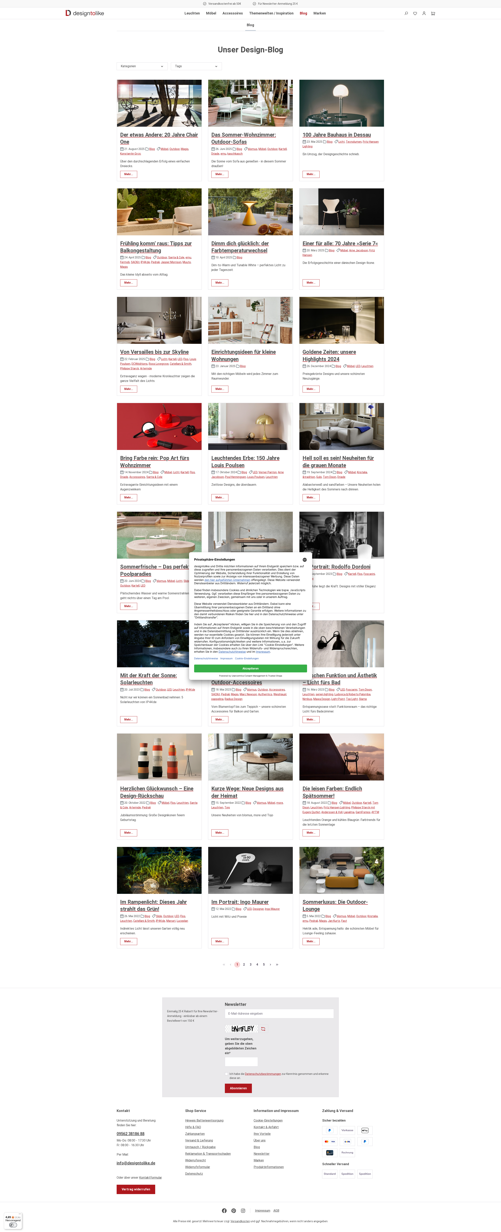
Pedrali (155, 262)
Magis (184, 149)
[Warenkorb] (433, 13)
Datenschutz (194, 1174)
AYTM (375, 812)
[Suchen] (406, 13)
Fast (344, 920)
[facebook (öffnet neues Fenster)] (224, 1210)
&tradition (309, 476)
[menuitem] (216, 1121)
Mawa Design (321, 699)
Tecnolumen (354, 141)
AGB (276, 1210)
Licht (341, 141)
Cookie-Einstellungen (268, 1120)
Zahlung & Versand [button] (337, 1111)
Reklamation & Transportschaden (208, 1154)
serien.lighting (324, 694)
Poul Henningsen (235, 476)
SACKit (135, 262)
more (279, 802)
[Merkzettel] (415, 13)
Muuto (187, 262)
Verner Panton (268, 472)
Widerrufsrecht (195, 1160)
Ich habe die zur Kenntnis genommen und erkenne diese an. (279, 1076)
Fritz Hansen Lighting (337, 807)
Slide (187, 580)
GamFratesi (363, 812)
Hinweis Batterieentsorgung (204, 1120)
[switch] (13, 1225)
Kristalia (362, 472)
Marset (171, 920)
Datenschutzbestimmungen (263, 1073)
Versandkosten (240, 1221)
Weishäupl (279, 694)
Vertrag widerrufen (136, 1189)
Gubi (319, 476)
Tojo (227, 807)
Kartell (283, 149)
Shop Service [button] (195, 1111)
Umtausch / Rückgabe (200, 1147)
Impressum (262, 1210)
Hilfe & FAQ (193, 1127)
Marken (259, 1160)
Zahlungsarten (195, 1134)
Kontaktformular (150, 1177)
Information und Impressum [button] (276, 1111)
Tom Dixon (329, 476)
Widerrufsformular (197, 1167)
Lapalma (349, 812)
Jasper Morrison (171, 262)
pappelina (217, 699)
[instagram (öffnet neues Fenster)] (243, 1210)
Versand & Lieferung (199, 1140)
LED (180, 359)
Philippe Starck (129, 368)
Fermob (125, 262)
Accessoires (137, 476)
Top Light (352, 699)
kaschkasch (235, 153)
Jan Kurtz (334, 920)
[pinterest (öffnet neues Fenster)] (233, 1210)
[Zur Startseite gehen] (85, 13)
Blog (152, 149)
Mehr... (128, 174)
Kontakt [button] (123, 1111)
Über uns (260, 1140)
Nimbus (307, 699)
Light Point (338, 699)
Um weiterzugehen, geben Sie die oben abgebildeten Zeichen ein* (240, 1046)
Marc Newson (248, 694)
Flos (185, 359)
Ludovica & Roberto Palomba (352, 694)
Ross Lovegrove (159, 363)
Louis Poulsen (256, 476)
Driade (215, 153)
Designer (258, 908)
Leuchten (367, 366)
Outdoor (174, 149)
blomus (252, 149)
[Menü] (19, 1214)
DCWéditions (140, 363)
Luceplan (182, 920)
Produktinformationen (269, 1167)
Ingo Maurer (272, 908)
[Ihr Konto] (424, 13)
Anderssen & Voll (331, 812)
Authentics (265, 694)
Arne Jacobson (358, 250)
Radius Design (233, 699)
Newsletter (261, 1154)
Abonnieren (238, 1088)
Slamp (363, 699)
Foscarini (369, 573)
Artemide (146, 368)
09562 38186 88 (130, 1133)
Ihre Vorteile (262, 1134)
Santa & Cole (176, 257)
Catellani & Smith (180, 363)
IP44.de (145, 262)
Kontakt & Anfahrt (266, 1127)
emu (223, 153)
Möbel (164, 149)
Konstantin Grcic (130, 153)
